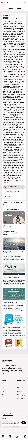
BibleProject (8, 226)
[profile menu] (24, 2)
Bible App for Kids (18, 346)
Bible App (8, 346)
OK (23, 422)
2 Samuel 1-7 (10, 225)
